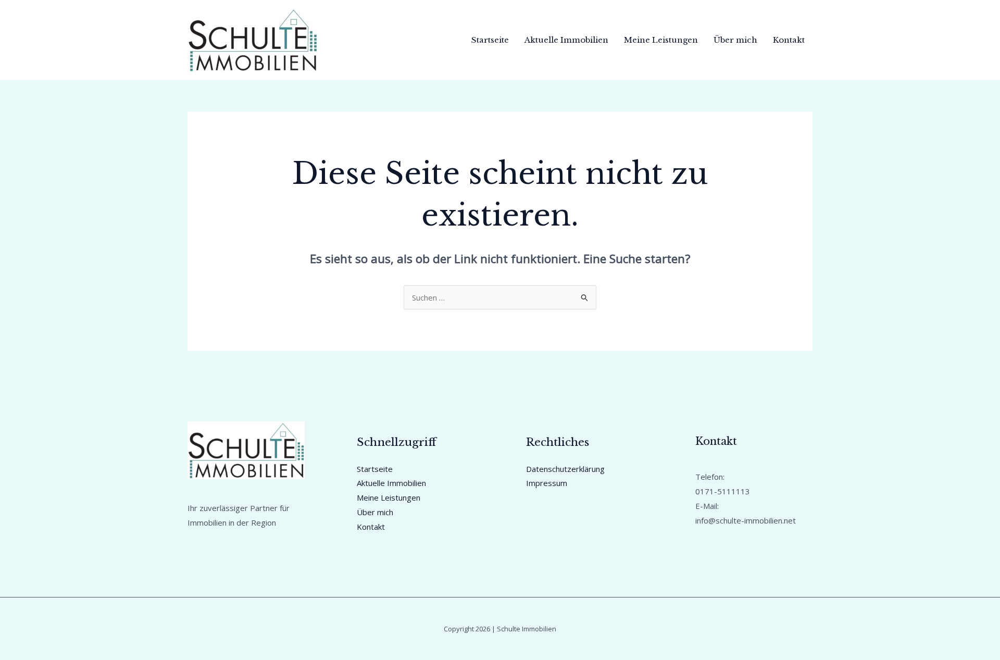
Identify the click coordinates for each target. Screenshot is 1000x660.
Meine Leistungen (661, 40)
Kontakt (789, 40)
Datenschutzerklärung (565, 469)
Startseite (490, 40)
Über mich (735, 40)
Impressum (546, 483)
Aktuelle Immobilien (566, 40)
